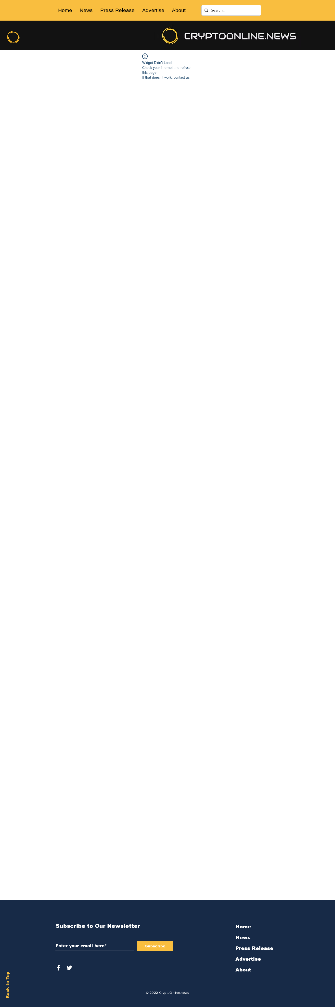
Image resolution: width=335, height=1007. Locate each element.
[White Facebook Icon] (58, 967)
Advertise (248, 959)
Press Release (254, 948)
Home (243, 926)
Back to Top (7, 985)
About (243, 969)
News (242, 937)
